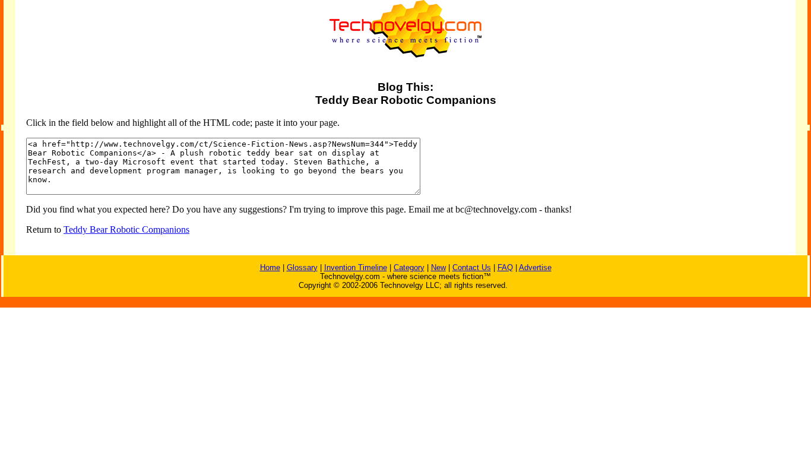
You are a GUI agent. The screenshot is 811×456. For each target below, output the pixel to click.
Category (409, 267)
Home (270, 267)
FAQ (505, 267)
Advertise (535, 267)
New (438, 267)
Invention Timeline (355, 267)
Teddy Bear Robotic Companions (126, 229)
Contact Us (471, 267)
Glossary (302, 267)
